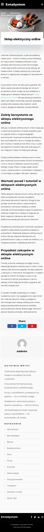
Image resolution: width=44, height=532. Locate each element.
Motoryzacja (13, 473)
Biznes (10, 442)
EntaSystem (15, 4)
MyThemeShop (25, 527)
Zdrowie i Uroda (14, 492)
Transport (11, 486)
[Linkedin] (39, 517)
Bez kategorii (13, 436)
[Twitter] (35, 517)
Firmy (9, 461)
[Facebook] (31, 517)
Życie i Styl (12, 498)
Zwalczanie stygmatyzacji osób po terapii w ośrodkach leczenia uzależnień (20, 375)
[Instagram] (42, 517)
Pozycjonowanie (14, 479)
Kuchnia (11, 467)
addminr (22, 351)
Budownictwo (13, 448)
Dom (9, 454)
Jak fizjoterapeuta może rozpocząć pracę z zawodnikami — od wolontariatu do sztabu (20, 414)
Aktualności (12, 429)
